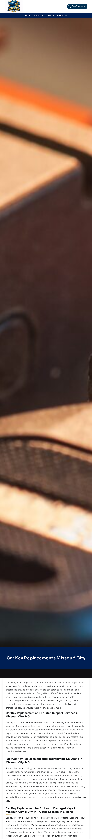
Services (36, 15)
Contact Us (62, 15)
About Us (50, 15)
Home (27, 15)
